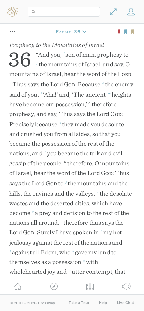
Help (103, 303)
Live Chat (125, 303)
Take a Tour (79, 303)
